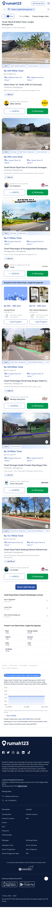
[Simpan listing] (46, 35)
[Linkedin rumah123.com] (23, 752)
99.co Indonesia (31, 845)
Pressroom (5, 831)
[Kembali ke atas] (46, 879)
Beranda (4, 665)
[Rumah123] (11, 3)
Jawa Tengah (23, 665)
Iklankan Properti (31, 814)
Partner (4, 823)
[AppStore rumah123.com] (9, 884)
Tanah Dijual (13, 665)
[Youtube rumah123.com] (17, 752)
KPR (27, 818)
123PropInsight (7, 835)
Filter (10, 16)
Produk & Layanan (8, 818)
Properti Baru (24, 16)
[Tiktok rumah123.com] (29, 752)
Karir (3, 827)
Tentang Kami (6, 814)
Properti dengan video (40, 16)
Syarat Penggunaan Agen (10, 853)
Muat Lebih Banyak (26, 587)
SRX (27, 853)
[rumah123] (26, 744)
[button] (25, 9)
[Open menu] (48, 3)
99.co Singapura (31, 849)
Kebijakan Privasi (7, 845)
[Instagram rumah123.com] (13, 752)
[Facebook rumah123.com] (3, 752)
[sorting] (16, 16)
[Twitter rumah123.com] (8, 752)
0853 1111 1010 (22, 786)
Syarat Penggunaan (8, 849)
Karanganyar (33, 665)
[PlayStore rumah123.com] (27, 884)
